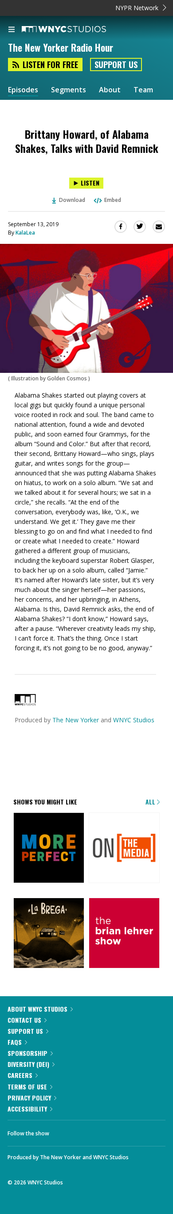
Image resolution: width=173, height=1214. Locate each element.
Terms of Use (27, 1086)
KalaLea (25, 232)
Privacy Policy (29, 1097)
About (110, 90)
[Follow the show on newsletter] (89, 1131)
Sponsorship (27, 1053)
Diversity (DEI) (28, 1064)
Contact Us (24, 1019)
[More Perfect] (48, 848)
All (151, 801)
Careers (20, 1075)
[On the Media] (124, 848)
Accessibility (27, 1108)
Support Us (116, 64)
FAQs (15, 1042)
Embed (112, 200)
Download (72, 200)
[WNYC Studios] (25, 703)
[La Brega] (48, 934)
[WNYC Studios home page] (75, 30)
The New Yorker (75, 720)
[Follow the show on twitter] (65, 1131)
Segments (68, 90)
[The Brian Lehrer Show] (124, 934)
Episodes (23, 90)
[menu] (11, 30)
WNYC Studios (133, 720)
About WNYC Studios (37, 1008)
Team (143, 90)
